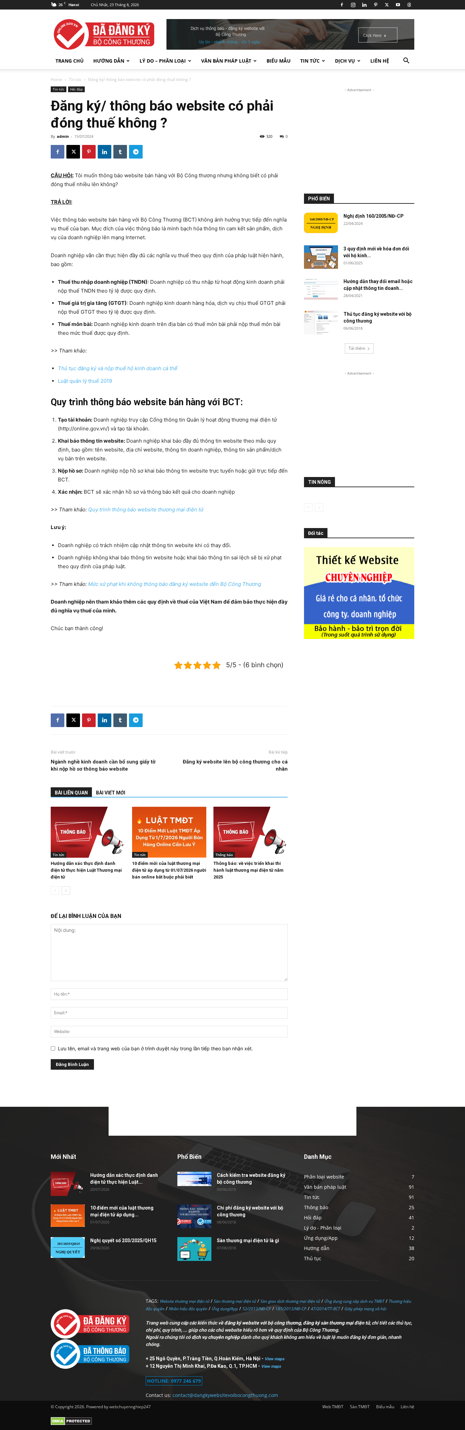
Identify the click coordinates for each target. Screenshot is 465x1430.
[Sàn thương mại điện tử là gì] (194, 1249)
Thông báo (224, 854)
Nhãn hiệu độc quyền (188, 1309)
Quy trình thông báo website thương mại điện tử (145, 509)
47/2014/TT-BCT (325, 1309)
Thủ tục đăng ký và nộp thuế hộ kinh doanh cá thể (117, 368)
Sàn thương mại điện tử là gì (248, 1240)
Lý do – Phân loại (163, 60)
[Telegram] (136, 152)
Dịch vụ (345, 60)
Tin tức (310, 60)
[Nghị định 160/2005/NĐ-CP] (321, 223)
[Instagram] (353, 5)
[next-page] (66, 890)
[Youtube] (398, 5)
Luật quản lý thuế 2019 (85, 381)
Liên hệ (379, 60)
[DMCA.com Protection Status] (71, 1424)
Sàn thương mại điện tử (235, 1301)
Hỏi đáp (76, 89)
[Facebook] (342, 5)
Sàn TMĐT (360, 1407)
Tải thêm (357, 348)
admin (63, 136)
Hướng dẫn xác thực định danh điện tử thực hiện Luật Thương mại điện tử (86, 870)
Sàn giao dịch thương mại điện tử (290, 1301)
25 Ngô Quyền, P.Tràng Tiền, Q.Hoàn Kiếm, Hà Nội (205, 1358)
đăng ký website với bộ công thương (262, 1323)
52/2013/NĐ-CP (256, 1309)
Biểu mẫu (279, 60)
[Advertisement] (169, 683)
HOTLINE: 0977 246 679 (174, 1381)
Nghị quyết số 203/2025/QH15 (123, 1240)
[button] (406, 61)
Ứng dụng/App (225, 1309)
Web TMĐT (332, 1407)
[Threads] (409, 5)
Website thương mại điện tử (184, 1301)
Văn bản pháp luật (226, 60)
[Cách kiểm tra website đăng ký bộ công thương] (194, 1179)
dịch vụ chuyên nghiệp (216, 1337)
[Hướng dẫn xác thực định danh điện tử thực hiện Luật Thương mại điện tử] (88, 832)
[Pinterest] (375, 5)
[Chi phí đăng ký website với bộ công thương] (194, 1216)
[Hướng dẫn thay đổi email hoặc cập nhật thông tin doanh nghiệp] (321, 290)
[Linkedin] (364, 5)
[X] (387, 5)
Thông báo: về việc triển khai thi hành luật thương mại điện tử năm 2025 (248, 870)
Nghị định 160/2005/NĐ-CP (373, 216)
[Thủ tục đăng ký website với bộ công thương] (321, 322)
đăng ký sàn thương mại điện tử (336, 1323)
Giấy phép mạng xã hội (365, 1309)
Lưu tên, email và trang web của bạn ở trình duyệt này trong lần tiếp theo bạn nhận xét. (155, 1048)
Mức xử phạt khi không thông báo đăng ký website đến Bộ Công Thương (174, 584)
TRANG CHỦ (69, 60)
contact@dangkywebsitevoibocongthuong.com (225, 1395)
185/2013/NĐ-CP (290, 1309)
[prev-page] (55, 890)
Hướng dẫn (108, 60)
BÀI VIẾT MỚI (110, 792)
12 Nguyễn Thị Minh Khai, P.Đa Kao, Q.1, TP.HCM (203, 1366)
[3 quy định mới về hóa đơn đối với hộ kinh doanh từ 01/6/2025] (321, 257)
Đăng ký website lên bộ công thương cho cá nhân (235, 765)
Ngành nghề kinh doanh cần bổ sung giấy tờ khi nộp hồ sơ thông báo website (103, 765)
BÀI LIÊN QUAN (71, 792)
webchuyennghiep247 (130, 1407)
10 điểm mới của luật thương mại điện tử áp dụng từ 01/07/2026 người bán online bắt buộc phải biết (169, 870)
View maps (274, 1359)
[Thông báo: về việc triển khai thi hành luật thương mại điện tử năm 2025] (250, 832)
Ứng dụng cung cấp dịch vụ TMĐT (354, 1301)
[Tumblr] (120, 152)
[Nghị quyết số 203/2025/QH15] (68, 1247)
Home (56, 79)
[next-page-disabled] (319, 507)
